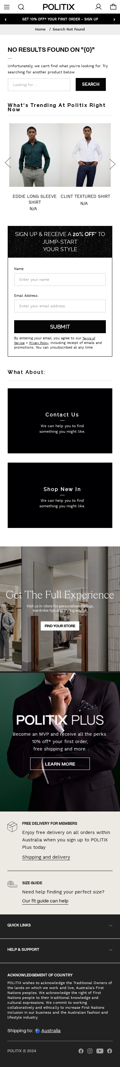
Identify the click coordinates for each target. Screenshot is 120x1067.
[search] (21, 6)
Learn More (60, 764)
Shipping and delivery (46, 857)
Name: (19, 269)
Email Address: (26, 296)
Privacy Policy (38, 343)
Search (90, 84)
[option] (34, 173)
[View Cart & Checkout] (113, 8)
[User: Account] (98, 7)
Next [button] (112, 163)
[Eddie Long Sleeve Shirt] (34, 155)
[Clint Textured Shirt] (85, 155)
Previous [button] (8, 163)
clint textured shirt (85, 196)
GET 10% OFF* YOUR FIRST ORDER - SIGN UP (60, 19)
